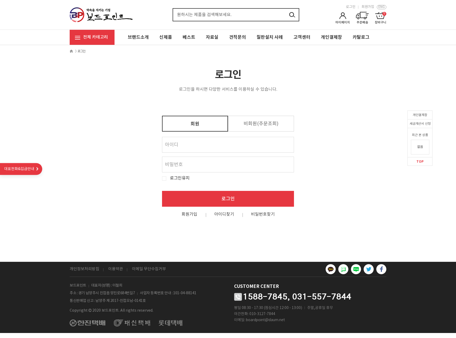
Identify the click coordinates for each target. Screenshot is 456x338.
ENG (381, 7)
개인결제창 (420, 115)
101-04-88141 (184, 293)
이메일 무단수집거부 (149, 269)
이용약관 (115, 269)
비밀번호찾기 (263, 214)
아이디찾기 (224, 214)
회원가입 (368, 7)
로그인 (350, 7)
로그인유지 (180, 178)
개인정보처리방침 (84, 269)
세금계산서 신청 (420, 123)
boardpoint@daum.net (265, 320)
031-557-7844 (321, 296)
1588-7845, (266, 296)
